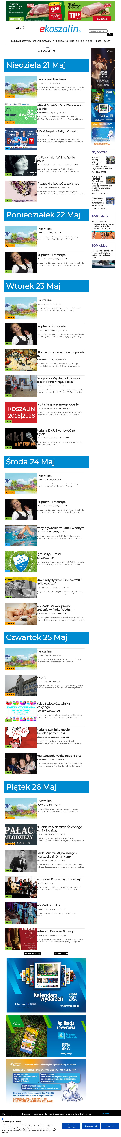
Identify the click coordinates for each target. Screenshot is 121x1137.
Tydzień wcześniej (32, 936)
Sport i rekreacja (42, 24)
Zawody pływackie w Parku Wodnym (58, 510)
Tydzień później (61, 936)
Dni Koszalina (42, 211)
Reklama (105, 1096)
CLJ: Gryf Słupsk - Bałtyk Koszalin (55, 114)
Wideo (89, 24)
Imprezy (98, 24)
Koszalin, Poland (20, 10)
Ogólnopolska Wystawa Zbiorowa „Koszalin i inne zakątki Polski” (56, 362)
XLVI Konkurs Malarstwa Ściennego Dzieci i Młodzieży (57, 811)
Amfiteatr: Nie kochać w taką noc (56, 166)
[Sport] (21, 122)
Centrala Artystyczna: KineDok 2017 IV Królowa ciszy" (57, 564)
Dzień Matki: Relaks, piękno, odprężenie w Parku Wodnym (53, 590)
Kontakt (105, 1100)
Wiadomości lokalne (63, 24)
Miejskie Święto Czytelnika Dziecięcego (51, 687)
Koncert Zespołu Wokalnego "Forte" (57, 738)
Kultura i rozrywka (21, 24)
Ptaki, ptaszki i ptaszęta (49, 237)
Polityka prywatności (110, 1103)
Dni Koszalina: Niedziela (49, 62)
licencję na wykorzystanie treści (55, 1106)
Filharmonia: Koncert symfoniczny (56, 861)
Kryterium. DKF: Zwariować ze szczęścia (54, 414)
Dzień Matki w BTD (46, 888)
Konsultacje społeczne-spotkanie (56, 387)
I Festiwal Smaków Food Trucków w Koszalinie (58, 89)
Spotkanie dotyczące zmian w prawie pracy (58, 336)
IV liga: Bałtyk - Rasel (47, 536)
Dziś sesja (39, 660)
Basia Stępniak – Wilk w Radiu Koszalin (54, 141)
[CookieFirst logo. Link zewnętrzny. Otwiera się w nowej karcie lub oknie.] (3, 1119)
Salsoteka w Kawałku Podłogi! (53, 914)
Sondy (107, 24)
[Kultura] (21, 148)
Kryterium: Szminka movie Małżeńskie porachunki (51, 713)
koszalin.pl (106, 1106)
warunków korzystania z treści (46, 1101)
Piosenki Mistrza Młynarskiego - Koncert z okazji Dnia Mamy (55, 837)
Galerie (80, 24)
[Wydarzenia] (21, 69)
